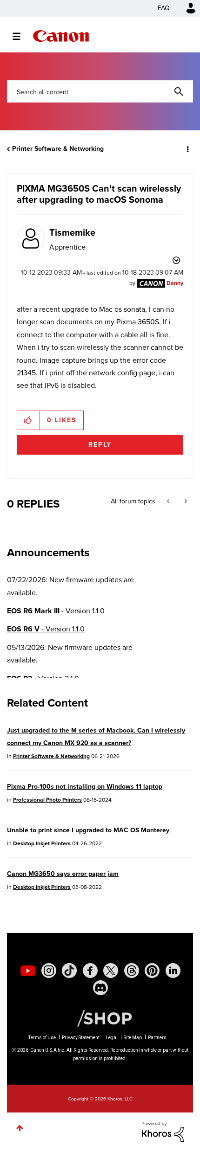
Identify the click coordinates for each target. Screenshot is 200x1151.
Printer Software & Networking (58, 149)
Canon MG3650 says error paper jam (63, 874)
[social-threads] (131, 970)
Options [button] (187, 149)
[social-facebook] (90, 970)
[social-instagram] (48, 970)
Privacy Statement (81, 1037)
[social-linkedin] (173, 970)
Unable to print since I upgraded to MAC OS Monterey (88, 830)
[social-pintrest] (152, 970)
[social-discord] (100, 987)
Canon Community (61, 36)
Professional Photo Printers (47, 800)
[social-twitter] (110, 970)
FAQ (164, 8)
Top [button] (20, 1128)
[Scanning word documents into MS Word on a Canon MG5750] (169, 501)
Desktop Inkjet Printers (42, 843)
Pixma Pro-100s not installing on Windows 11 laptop (84, 786)
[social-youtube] (27, 970)
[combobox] (100, 91)
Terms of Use (42, 1037)
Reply (100, 445)
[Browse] (21, 36)
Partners (157, 1037)
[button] (28, 420)
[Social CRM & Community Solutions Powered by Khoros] (163, 1130)
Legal (112, 1037)
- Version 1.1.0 (56, 610)
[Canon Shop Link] (100, 1018)
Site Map (133, 1037)
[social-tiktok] (69, 970)
